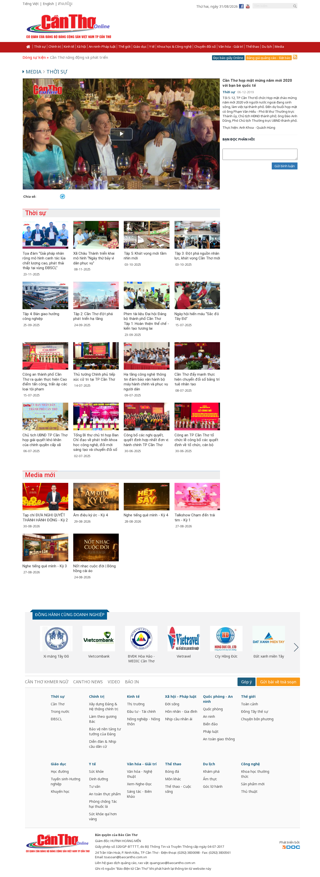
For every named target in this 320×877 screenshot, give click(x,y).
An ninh (209, 716)
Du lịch (267, 46)
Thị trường (135, 704)
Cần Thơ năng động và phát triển (79, 57)
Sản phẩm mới (252, 784)
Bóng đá (172, 771)
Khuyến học (60, 791)
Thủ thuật (249, 791)
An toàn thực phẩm (105, 794)
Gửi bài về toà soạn (278, 682)
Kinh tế (69, 46)
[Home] (27, 47)
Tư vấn (94, 786)
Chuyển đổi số (205, 46)
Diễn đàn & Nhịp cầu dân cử (102, 744)
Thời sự (40, 46)
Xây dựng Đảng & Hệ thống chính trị (103, 706)
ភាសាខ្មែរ (65, 4)
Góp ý (246, 682)
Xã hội (81, 46)
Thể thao (252, 46)
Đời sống (172, 704)
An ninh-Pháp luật (102, 46)
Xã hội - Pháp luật (180, 696)
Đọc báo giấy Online (228, 57)
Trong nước (60, 711)
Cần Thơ (57, 704)
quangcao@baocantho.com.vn (172, 863)
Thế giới (124, 46)
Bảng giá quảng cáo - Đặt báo (268, 57)
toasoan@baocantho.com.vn (125, 857)
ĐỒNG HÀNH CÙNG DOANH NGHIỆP (69, 614)
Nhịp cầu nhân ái (178, 719)
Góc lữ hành (212, 786)
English (48, 3)
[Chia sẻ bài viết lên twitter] (62, 196)
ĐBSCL (56, 719)
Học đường (60, 771)
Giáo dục (139, 46)
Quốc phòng (213, 709)
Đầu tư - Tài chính (141, 711)
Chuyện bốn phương (257, 719)
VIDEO (114, 682)
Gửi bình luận (284, 166)
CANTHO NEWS (88, 682)
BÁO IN (132, 682)
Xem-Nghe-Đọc (139, 784)
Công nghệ (250, 764)
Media (279, 46)
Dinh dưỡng (98, 779)
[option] (56, 642)
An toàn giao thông (219, 739)
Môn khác (173, 779)
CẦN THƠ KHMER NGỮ (46, 682)
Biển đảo (210, 724)
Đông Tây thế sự (254, 711)
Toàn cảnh (249, 704)
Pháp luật (210, 731)
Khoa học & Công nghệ (174, 46)
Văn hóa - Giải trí (230, 46)
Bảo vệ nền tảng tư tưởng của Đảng (105, 731)
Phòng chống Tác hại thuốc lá (103, 804)
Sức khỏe (96, 771)
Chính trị (54, 46)
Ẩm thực (210, 779)
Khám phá (211, 771)
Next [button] (296, 647)
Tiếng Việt (30, 3)
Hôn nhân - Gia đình (181, 711)
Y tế (151, 46)
